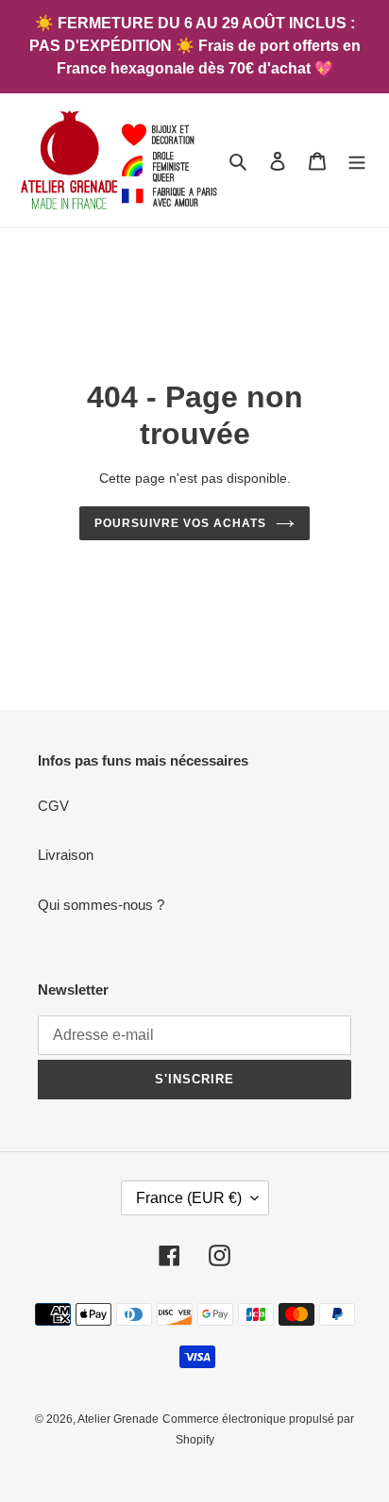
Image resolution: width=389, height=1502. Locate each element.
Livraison (65, 855)
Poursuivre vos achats (179, 523)
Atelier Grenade (118, 1419)
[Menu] (357, 160)
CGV (53, 806)
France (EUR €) (189, 1198)
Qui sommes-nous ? (101, 905)
